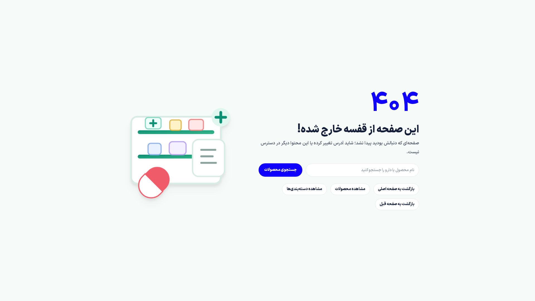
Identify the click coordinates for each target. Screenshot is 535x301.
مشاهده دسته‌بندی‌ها (304, 189)
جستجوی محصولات (280, 170)
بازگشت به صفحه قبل (397, 204)
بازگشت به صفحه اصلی (396, 189)
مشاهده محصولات (350, 189)
